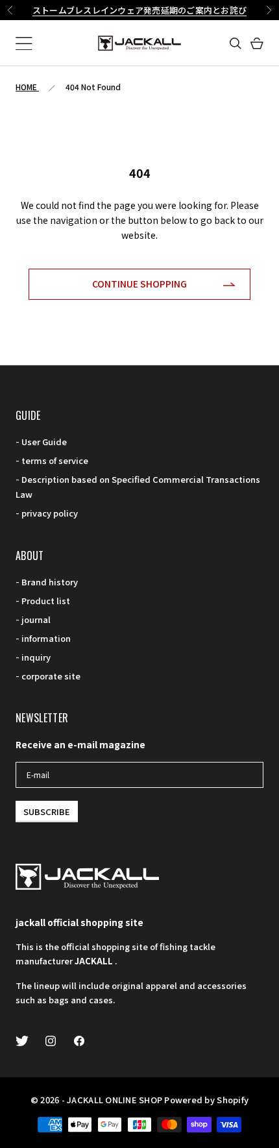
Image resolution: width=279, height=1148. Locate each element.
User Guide (44, 441)
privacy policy (49, 513)
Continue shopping (139, 283)
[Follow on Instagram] (50, 1041)
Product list (45, 600)
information (46, 638)
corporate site (50, 676)
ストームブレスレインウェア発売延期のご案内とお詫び (139, 10)
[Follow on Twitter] (22, 1041)
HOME (27, 86)
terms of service (54, 460)
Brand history (49, 582)
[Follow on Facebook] (79, 1041)
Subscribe (46, 811)
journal (36, 619)
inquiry (36, 657)
